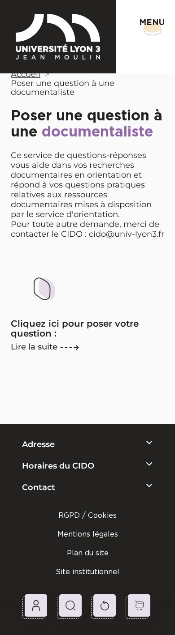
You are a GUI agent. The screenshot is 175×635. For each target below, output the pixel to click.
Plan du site (88, 553)
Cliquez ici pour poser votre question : (75, 328)
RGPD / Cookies (87, 515)
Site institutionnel (87, 571)
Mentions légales (87, 534)
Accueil (25, 74)
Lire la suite (34, 347)
